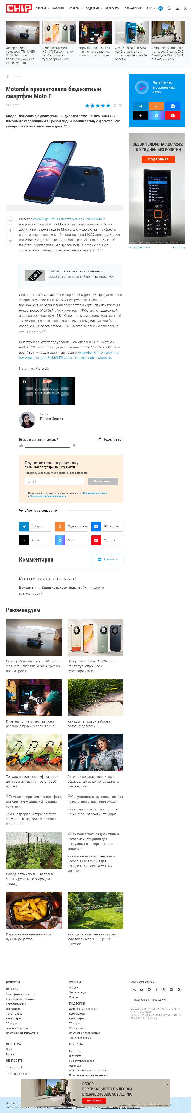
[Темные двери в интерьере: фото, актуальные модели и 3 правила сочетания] (34, 801)
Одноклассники (77, 526)
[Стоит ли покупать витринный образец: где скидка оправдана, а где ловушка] (95, 752)
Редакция (75, 1065)
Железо (10, 1054)
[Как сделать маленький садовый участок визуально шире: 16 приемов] (95, 910)
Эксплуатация (78, 992)
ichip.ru (74, 1051)
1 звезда (87, 105)
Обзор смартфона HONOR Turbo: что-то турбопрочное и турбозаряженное (57, 53)
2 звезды (92, 105)
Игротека (13, 1044)
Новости (58, 8)
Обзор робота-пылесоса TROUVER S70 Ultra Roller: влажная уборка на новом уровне (20, 55)
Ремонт (73, 997)
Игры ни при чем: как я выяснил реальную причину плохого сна (94, 51)
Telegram (38, 526)
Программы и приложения (22, 1032)
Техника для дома (17, 1028)
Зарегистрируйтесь (58, 587)
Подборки (92, 8)
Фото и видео (14, 1013)
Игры (9, 1049)
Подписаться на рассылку (150, 999)
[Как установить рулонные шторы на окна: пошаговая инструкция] (95, 799)
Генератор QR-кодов (81, 1060)
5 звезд (107, 105)
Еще (149, 8)
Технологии (133, 8)
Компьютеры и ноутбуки (21, 999)
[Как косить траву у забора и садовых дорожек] (95, 697)
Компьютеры (77, 1013)
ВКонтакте (111, 526)
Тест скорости (17, 1074)
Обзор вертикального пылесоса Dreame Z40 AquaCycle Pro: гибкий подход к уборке (167, 53)
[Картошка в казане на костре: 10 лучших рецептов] (34, 910)
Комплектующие (16, 1003)
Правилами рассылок (95, 493)
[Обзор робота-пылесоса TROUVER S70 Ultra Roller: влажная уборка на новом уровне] (34, 637)
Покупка (74, 987)
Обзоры (41, 8)
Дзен (35, 540)
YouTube (110, 540)
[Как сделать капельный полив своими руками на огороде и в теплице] (34, 850)
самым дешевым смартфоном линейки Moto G (69, 219)
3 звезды (97, 105)
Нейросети (112, 8)
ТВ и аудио (12, 1023)
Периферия (13, 1008)
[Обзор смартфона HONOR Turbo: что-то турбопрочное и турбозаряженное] (95, 637)
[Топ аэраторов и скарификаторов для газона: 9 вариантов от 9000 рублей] (34, 752)
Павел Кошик (51, 419)
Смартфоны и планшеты (21, 994)
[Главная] (7, 76)
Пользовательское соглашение (88, 1070)
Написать (111, 559)
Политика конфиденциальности (88, 1075)
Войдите (26, 587)
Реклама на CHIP (139, 247)
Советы (74, 8)
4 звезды (102, 105)
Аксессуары (13, 1018)
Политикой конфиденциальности (48, 496)
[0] (74, 446)
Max (71, 540)
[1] (21, 446)
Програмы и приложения (84, 1032)
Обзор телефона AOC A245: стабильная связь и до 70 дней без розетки (131, 53)
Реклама (76, 1044)
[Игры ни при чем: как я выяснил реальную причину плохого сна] (34, 697)
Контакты (179, 247)
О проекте (75, 1056)
